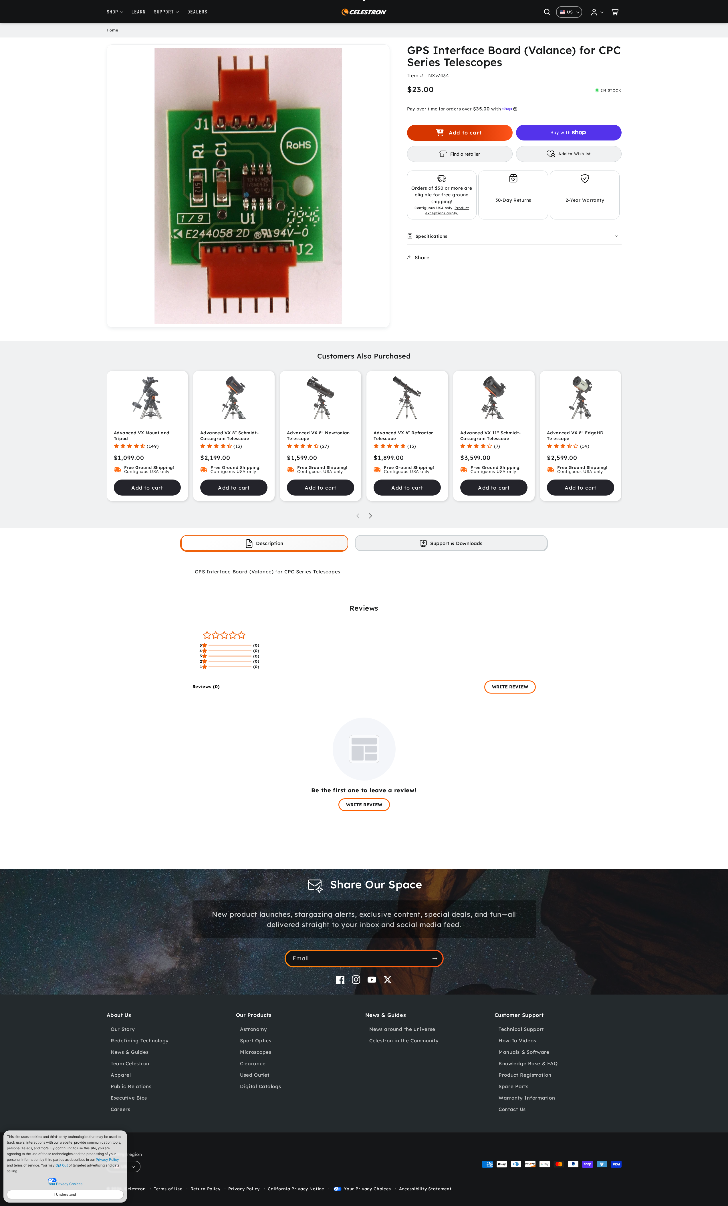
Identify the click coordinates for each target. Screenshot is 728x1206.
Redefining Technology (140, 1040)
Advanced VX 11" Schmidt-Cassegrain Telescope (490, 435)
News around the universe (402, 1029)
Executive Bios (129, 1098)
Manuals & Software (524, 1052)
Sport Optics (255, 1040)
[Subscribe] (435, 958)
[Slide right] (370, 516)
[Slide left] (358, 516)
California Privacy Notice (296, 1188)
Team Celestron (130, 1063)
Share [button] (422, 257)
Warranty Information (527, 1098)
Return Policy (206, 1188)
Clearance (252, 1063)
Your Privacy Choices (367, 1188)
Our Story (123, 1029)
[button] (547, 12)
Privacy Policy (107, 1159)
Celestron (135, 1188)
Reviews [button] (206, 686)
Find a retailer (465, 154)
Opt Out (61, 1165)
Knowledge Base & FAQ (528, 1063)
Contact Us (512, 1109)
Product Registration (525, 1075)
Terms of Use (168, 1188)
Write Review (510, 687)
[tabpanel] (364, 571)
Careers (120, 1109)
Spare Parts (514, 1086)
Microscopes (255, 1052)
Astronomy (253, 1029)
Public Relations (131, 1086)
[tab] (264, 543)
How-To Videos (517, 1040)
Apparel (121, 1075)
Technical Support (521, 1029)
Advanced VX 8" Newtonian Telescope (318, 435)
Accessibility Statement (425, 1188)
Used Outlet (254, 1075)
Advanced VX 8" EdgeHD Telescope (575, 435)
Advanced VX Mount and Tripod (142, 435)
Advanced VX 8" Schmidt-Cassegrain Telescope (229, 435)
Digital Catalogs (260, 1086)
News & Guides (129, 1052)
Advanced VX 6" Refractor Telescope (403, 435)
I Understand (65, 1194)
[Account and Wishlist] (597, 12)
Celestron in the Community (404, 1040)
